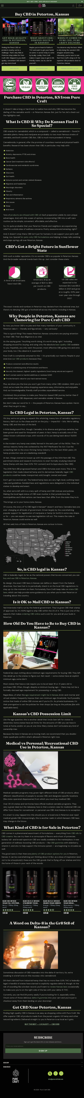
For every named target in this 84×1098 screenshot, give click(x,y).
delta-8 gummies (40, 997)
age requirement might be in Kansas (41, 695)
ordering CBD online (31, 614)
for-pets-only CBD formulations (35, 237)
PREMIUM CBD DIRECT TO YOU (69, 68)
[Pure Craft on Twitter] (50, 1073)
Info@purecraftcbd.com (55, 1079)
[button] (8, 910)
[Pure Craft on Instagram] (61, 1073)
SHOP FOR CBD (14, 68)
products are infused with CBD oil (25, 215)
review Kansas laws (58, 986)
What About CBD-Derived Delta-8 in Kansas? (42, 40)
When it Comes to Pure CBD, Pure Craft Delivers (70, 40)
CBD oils (75, 833)
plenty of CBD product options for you (49, 853)
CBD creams (7, 836)
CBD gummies (57, 842)
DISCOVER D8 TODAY (42, 68)
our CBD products (20, 359)
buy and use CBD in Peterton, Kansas (20, 578)
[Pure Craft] (42, 5)
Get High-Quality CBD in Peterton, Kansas (14, 40)
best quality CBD (63, 344)
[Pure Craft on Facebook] (55, 1073)
